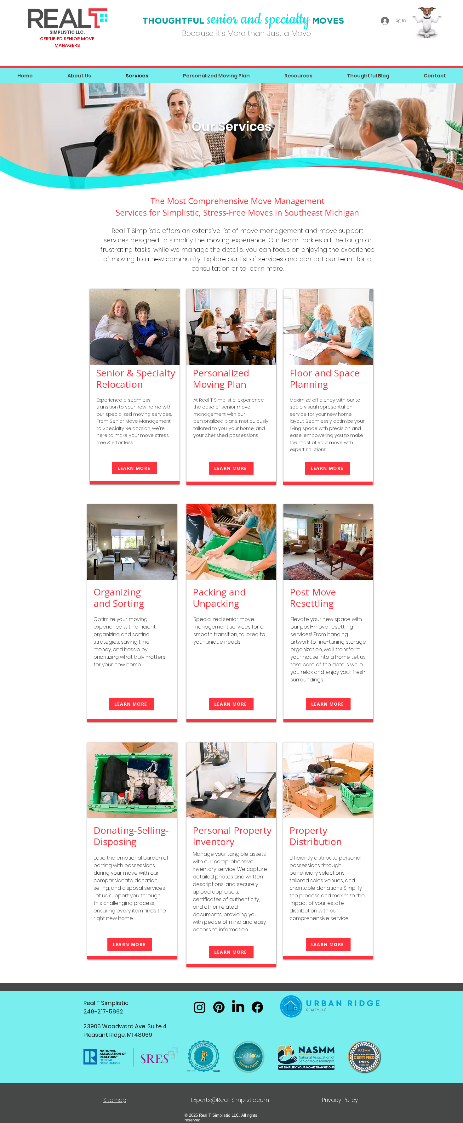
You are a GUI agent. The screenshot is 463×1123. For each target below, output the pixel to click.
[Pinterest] (218, 1007)
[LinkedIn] (238, 1007)
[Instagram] (199, 1007)
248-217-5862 (103, 1011)
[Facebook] (257, 1007)
